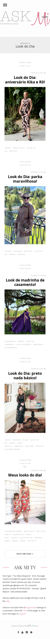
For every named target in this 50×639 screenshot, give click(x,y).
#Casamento (10, 341)
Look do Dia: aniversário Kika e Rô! (25, 79)
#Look (25, 440)
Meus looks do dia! (25, 475)
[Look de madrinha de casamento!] (25, 311)
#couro (8, 251)
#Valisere (29, 446)
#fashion (18, 251)
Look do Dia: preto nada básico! (25, 375)
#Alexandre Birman (13, 531)
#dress (8, 148)
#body (8, 440)
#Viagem (21, 254)
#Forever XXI (18, 534)
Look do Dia (25, 66)
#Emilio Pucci (19, 148)
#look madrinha (24, 344)
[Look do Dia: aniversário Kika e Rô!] (25, 113)
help (7, 601)
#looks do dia (26, 538)
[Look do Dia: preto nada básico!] (25, 407)
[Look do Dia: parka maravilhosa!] (25, 215)
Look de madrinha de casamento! (25, 282)
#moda (12, 443)
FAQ (25, 610)
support (22, 613)
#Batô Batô (29, 531)
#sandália (18, 446)
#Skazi (23, 541)
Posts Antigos (24, 554)
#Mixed (15, 541)
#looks (14, 538)
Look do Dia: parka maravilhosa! (25, 179)
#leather (28, 251)
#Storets (32, 541)
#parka (12, 254)
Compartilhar (37, 73)
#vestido (13, 151)
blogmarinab (30, 607)
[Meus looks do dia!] (25, 502)
